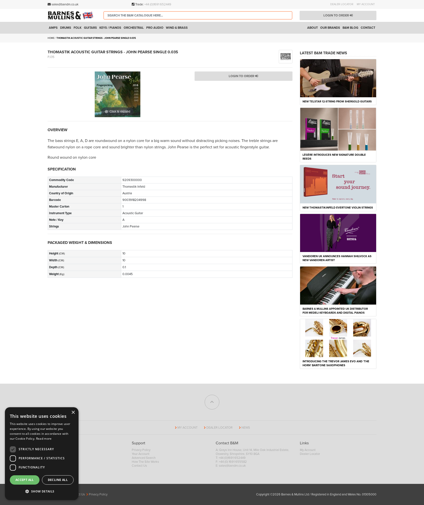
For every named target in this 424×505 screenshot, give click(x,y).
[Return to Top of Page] (212, 402)
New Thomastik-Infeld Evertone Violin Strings (338, 207)
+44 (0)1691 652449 (157, 4)
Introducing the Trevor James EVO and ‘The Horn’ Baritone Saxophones (336, 363)
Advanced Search (144, 458)
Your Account (140, 454)
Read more (44, 438)
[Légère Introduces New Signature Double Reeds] (338, 128)
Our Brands (330, 28)
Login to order (336, 15)
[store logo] (72, 15)
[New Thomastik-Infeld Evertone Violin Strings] (338, 184)
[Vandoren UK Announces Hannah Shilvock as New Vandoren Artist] (338, 232)
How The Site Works (145, 462)
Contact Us (139, 466)
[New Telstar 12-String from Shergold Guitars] (338, 77)
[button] (42, 491)
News (245, 428)
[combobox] (198, 15)
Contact (368, 28)
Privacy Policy (141, 450)
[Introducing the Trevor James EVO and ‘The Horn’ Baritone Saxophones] (338, 338)
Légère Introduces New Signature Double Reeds (334, 156)
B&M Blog (350, 28)
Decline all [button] (58, 480)
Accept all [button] (24, 480)
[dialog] (42, 453)
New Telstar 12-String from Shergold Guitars (337, 101)
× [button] (73, 412)
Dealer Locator (341, 4)
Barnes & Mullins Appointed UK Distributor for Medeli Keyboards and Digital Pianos (335, 310)
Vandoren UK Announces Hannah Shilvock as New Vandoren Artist (337, 258)
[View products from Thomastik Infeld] (285, 56)
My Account (366, 4)
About (312, 28)
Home (51, 38)
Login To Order (242, 76)
